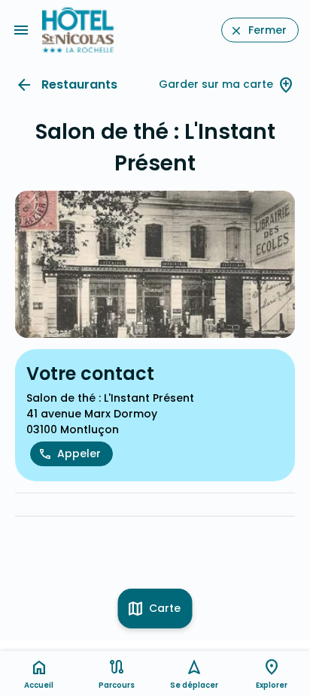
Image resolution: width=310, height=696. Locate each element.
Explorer (271, 685)
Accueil (38, 685)
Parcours (117, 685)
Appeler (79, 453)
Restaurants (79, 84)
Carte (165, 608)
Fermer (267, 30)
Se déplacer (194, 685)
